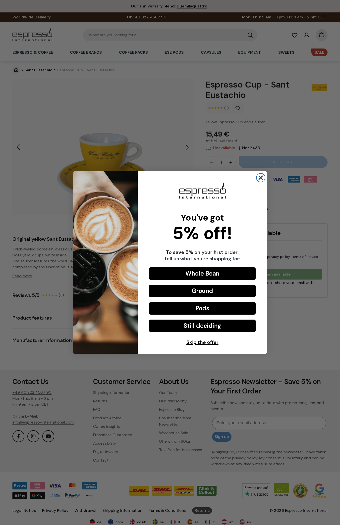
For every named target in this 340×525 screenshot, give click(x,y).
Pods (202, 308)
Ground (202, 291)
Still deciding (202, 326)
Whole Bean (202, 273)
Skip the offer (202, 342)
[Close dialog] (260, 177)
